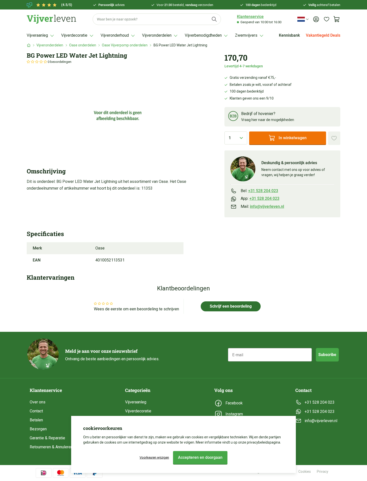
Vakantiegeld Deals (323, 35)
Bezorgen (38, 429)
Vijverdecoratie (138, 411)
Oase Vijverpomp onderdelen (125, 45)
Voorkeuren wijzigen (154, 457)
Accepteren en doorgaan (200, 457)
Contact (36, 411)
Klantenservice (250, 16)
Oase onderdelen (82, 45)
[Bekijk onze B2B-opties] (233, 117)
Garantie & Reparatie (47, 438)
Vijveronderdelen (49, 45)
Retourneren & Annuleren (51, 447)
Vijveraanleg (135, 402)
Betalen (36, 420)
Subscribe (327, 354)
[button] (37, 62)
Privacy (322, 472)
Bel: (259, 190)
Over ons (37, 402)
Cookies (304, 472)
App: (260, 198)
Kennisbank (289, 35)
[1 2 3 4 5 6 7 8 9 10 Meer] (235, 137)
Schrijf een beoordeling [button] (231, 306)
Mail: (262, 206)
